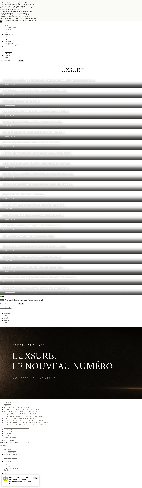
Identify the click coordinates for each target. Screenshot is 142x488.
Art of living (8, 38)
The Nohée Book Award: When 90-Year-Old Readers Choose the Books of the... (38, 174)
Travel (6, 46)
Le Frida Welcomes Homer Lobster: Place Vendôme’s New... (18, 4)
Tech (6, 50)
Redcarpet (11, 29)
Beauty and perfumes (10, 34)
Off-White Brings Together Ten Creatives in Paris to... (16, 15)
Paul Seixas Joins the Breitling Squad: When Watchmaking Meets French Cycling (39, 278)
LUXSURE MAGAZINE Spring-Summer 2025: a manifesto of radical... (21, 3)
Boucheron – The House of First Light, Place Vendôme (22, 409)
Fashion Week (12, 27)
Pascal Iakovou (10, 84)
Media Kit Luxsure (10, 402)
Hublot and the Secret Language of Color (12, 6)
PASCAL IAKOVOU (10, 94)
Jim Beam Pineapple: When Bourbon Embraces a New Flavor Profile (33, 132)
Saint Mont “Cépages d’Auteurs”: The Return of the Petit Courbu (32, 257)
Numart (10, 53)
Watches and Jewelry (10, 31)
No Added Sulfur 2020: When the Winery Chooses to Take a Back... (33, 122)
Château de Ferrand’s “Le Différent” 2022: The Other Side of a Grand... (35, 246)
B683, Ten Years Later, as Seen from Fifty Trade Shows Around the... (33, 267)
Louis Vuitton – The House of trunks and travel (20, 413)
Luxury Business (9, 433)
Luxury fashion (9, 430)
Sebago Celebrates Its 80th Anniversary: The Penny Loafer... (18, 20)
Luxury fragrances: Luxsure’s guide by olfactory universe (24, 420)
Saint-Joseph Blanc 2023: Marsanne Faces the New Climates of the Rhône (36, 111)
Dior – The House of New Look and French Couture (21, 411)
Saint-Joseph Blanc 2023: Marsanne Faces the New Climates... (18, 8)
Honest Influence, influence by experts (17, 407)
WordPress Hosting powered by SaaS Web (15, 443)
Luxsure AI (8, 55)
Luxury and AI (8, 52)
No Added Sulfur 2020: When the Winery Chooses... (15, 10)
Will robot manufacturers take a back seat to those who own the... (32, 143)
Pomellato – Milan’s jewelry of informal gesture (20, 418)
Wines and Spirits (13, 45)
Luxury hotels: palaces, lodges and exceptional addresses (23, 426)
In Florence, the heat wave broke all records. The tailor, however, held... (34, 205)
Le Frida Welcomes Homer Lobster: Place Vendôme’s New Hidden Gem (35, 91)
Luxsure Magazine (10, 437)
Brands (6, 435)
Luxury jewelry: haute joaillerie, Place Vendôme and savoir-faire (26, 424)
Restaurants (11, 43)
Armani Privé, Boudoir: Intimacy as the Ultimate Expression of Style (33, 215)
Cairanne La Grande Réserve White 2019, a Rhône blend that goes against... (37, 163)
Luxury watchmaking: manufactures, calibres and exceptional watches (28, 422)
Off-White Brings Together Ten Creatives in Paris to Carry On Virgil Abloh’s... (37, 153)
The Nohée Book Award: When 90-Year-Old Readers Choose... (18, 18)
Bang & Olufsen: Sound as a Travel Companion (23, 194)
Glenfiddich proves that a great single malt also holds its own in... (32, 226)
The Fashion (8, 25)
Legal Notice (8, 406)
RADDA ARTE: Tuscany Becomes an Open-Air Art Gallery (29, 236)
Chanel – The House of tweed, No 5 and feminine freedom (23, 417)
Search (21, 60)
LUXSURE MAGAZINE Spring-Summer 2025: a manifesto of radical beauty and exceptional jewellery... (49, 80)
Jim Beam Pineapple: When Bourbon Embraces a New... (16, 11)
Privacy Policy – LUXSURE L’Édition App (16, 428)
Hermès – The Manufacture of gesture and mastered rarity (24, 415)
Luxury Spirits (9, 431)
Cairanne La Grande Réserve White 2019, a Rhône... (15, 17)
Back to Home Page (6, 308)
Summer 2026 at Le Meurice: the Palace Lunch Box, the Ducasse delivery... (36, 288)
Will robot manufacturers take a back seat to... (14, 13)
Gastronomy (8, 41)
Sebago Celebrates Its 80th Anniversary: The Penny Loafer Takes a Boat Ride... (38, 184)
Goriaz (6, 57)
